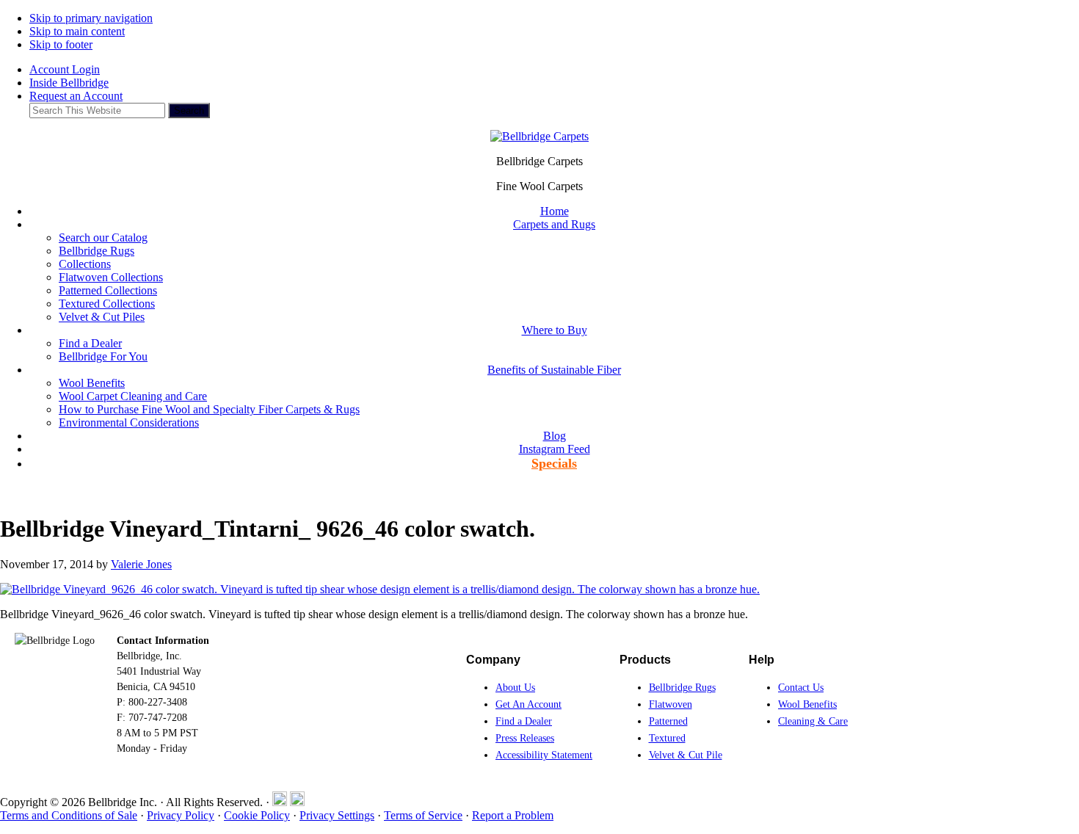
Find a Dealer (523, 721)
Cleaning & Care (813, 721)
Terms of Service (423, 815)
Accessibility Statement (543, 755)
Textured (667, 738)
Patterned (668, 721)
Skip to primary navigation (91, 18)
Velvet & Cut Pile (685, 755)
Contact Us (801, 687)
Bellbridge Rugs (682, 687)
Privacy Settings (336, 815)
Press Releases (524, 738)
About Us (515, 687)
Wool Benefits (807, 704)
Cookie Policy (257, 815)
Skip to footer (60, 44)
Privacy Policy (180, 815)
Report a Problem (512, 815)
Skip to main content (77, 31)
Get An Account (528, 704)
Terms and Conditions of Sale (68, 815)
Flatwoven (670, 704)
